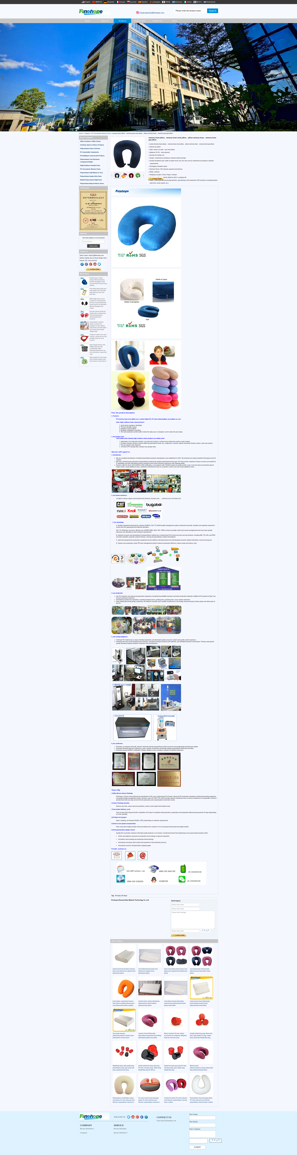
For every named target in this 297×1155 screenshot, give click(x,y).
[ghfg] (91, 264)
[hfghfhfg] (95, 264)
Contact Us (157, 21)
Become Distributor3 (87, 1129)
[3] (148, 77)
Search (212, 11)
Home (87, 21)
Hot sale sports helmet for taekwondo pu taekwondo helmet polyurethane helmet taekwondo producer (98, 315)
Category (87, 133)
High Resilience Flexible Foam (90, 165)
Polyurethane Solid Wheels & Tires (91, 173)
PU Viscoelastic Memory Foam (101, 133)
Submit (197, 1147)
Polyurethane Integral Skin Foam (91, 176)
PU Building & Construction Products (92, 156)
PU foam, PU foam (121, 896)
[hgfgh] (82, 264)
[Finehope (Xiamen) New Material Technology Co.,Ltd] (94, 11)
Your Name (193, 1114)
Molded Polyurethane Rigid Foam (91, 180)
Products (122, 21)
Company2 (83, 1133)
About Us (105, 21)
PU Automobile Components (89, 152)
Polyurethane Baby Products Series (92, 183)
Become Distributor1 (120, 1133)
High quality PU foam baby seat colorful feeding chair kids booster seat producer (98, 359)
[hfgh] (86, 264)
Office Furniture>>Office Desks (90, 141)
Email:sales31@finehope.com (151, 13)
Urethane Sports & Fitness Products (92, 145)
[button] (294, 77)
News (174, 21)
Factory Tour (139, 21)
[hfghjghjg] (99, 264)
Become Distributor (120, 1129)
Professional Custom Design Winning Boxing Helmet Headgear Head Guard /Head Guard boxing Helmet (98, 281)
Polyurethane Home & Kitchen (90, 148)
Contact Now (93, 269)
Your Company (194, 1129)
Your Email (193, 1122)
